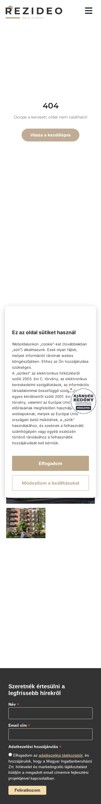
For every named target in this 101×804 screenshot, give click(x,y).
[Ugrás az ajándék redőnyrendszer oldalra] (83, 401)
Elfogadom (50, 463)
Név (13, 704)
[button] (88, 10)
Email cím (19, 725)
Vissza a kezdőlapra (50, 135)
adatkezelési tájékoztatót (60, 755)
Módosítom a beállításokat (50, 483)
